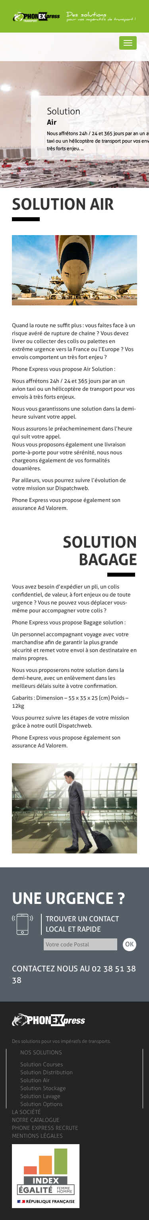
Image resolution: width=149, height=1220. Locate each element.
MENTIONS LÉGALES (37, 1136)
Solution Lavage (40, 1096)
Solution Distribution (46, 1072)
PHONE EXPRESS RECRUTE (45, 1128)
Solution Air (35, 1080)
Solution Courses (41, 1064)
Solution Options (41, 1104)
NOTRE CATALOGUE (36, 1120)
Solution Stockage (43, 1088)
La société (26, 1112)
